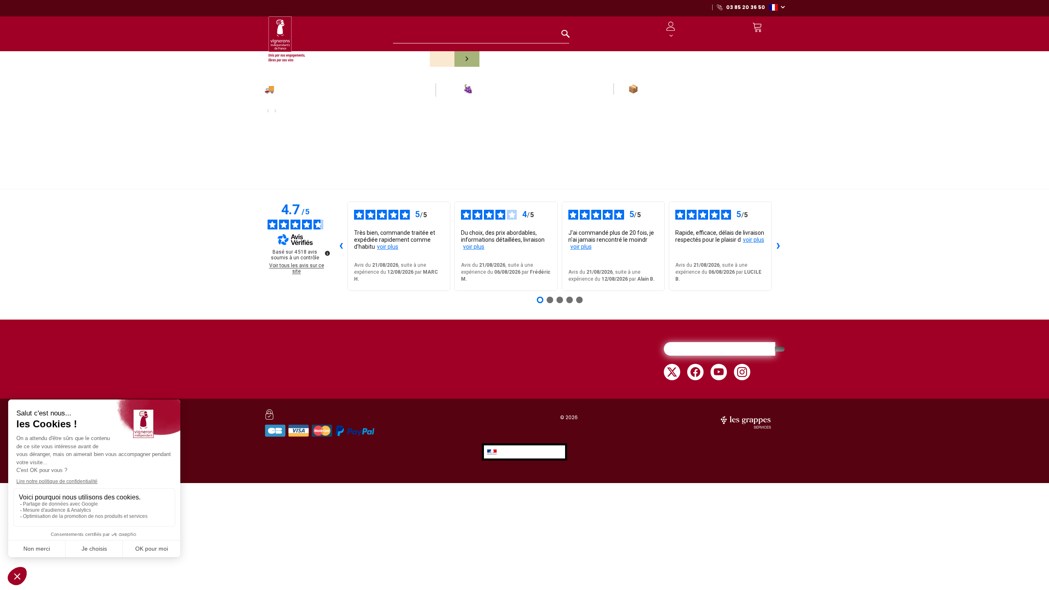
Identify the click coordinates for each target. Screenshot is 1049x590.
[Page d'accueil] (286, 35)
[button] (777, 7)
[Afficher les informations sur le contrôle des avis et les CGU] (327, 253)
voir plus (387, 246)
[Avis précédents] (341, 246)
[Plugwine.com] (746, 422)
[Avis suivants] (778, 246)
